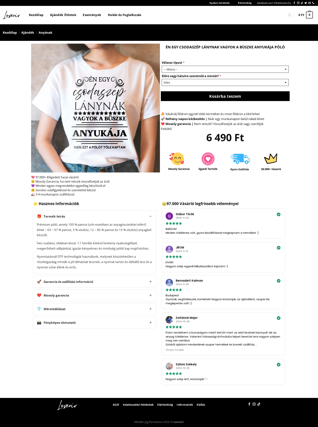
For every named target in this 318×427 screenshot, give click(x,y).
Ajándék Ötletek (63, 15)
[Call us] (313, 3)
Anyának (45, 32)
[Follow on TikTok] (302, 3)
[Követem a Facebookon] (294, 3)
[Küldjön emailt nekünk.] (309, 3)
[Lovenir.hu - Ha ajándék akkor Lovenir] (12, 15)
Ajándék (27, 32)
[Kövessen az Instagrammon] (298, 3)
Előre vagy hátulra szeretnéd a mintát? (191, 76)
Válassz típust (173, 63)
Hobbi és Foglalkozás (124, 15)
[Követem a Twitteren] (306, 3)
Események (92, 15)
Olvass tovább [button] (175, 350)
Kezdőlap (36, 15)
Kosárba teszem (225, 96)
